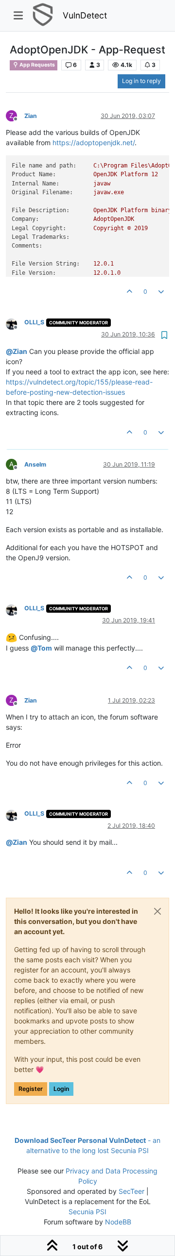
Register (30, 1088)
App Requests (36, 65)
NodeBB (118, 1222)
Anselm (35, 464)
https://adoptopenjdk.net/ (93, 142)
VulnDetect (85, 15)
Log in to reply (141, 80)
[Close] (157, 911)
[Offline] (15, 323)
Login (61, 1088)
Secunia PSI (87, 1211)
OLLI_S (34, 322)
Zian (30, 115)
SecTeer (131, 1191)
